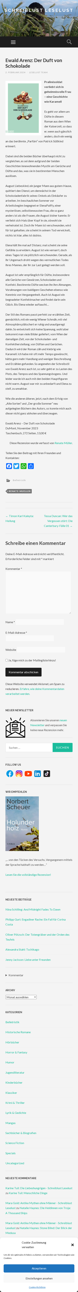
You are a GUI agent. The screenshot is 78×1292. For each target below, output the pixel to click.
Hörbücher (12, 1042)
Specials (10, 1153)
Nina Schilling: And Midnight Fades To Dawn (32, 909)
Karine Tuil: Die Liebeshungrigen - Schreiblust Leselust (38, 1188)
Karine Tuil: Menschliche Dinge (28, 1193)
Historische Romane (18, 1032)
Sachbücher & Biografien (20, 1133)
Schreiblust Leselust (39, 10)
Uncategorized (14, 1163)
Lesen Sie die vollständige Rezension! (28, 874)
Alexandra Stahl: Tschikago (22, 949)
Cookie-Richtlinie (37, 1287)
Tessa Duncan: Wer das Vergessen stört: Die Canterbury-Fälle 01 (58, 520)
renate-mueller (20, 491)
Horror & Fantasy (16, 1052)
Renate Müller (63, 443)
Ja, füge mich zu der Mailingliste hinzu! (32, 660)
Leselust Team (38, 72)
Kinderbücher (13, 1082)
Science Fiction (14, 1143)
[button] (72, 1245)
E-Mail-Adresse (16, 632)
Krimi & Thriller (15, 1102)
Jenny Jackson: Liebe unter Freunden (28, 959)
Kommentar (13, 568)
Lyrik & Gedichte (15, 1112)
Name (10, 622)
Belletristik (19, 480)
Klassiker (11, 1092)
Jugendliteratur (14, 1072)
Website (10, 649)
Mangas (10, 1123)
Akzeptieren (39, 1268)
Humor (9, 1062)
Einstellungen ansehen (39, 1278)
